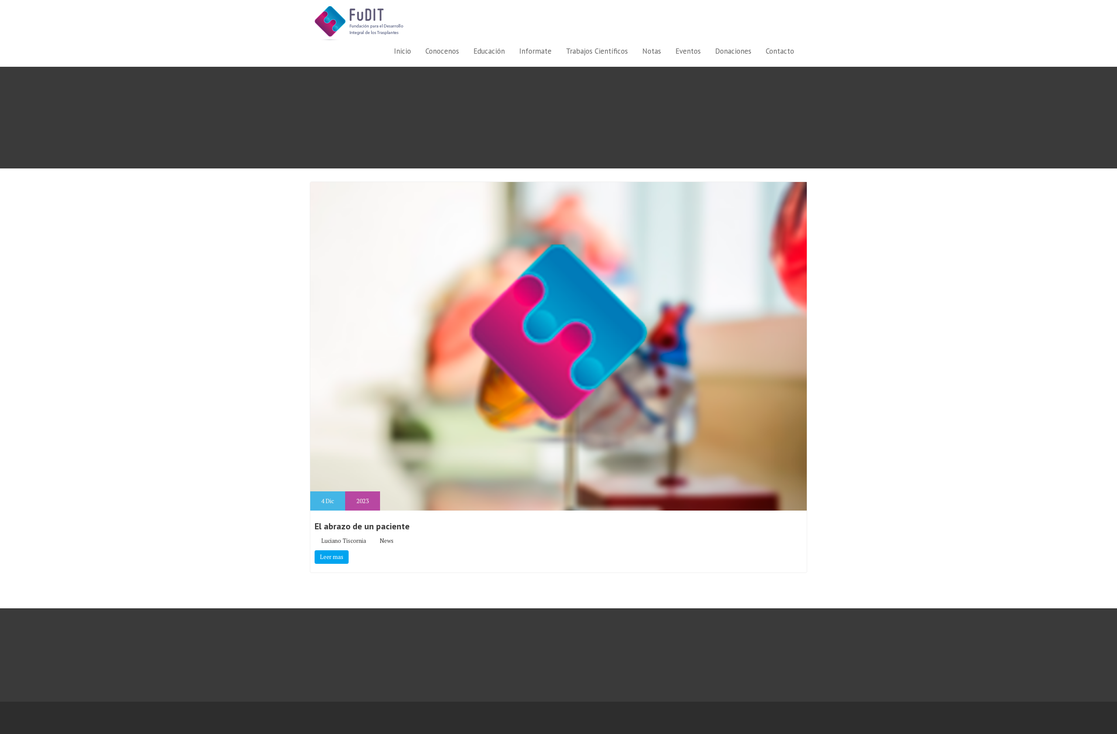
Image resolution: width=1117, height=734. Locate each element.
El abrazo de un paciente (362, 526)
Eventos (688, 51)
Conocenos (442, 51)
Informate (535, 51)
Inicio (402, 51)
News (387, 541)
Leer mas (331, 557)
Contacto (780, 51)
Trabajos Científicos (597, 51)
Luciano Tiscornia (343, 541)
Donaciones (733, 51)
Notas (651, 51)
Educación (489, 51)
